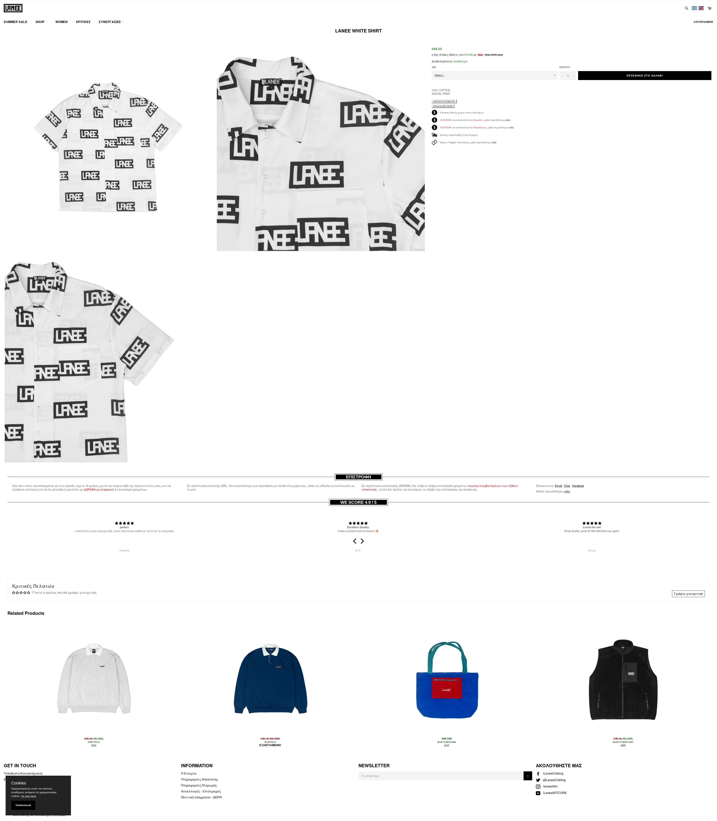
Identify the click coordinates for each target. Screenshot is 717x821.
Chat (567, 486)
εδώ (508, 119)
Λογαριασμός (703, 22)
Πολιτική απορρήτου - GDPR (201, 797)
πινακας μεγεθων (443, 106)
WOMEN (61, 22)
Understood (23, 805)
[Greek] (694, 8)
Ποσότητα (564, 67)
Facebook (578, 486)
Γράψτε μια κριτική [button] (688, 593)
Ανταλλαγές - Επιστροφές (201, 791)
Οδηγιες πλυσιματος (444, 101)
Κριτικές (83, 22)
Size (434, 67)
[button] (355, 541)
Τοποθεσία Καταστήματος (23, 773)
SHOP (41, 22)
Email (558, 486)
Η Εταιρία (188, 773)
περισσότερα (494, 54)
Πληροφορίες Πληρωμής (199, 785)
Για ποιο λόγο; (29, 796)
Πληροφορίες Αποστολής (199, 779)
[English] (701, 8)
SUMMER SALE (15, 22)
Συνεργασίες (110, 22)
